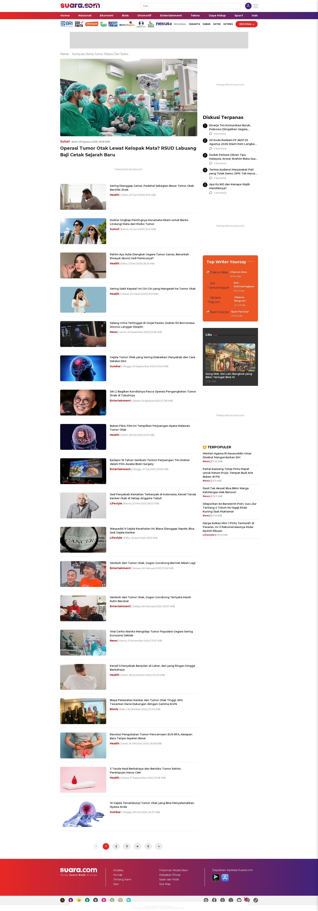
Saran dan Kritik (169, 879)
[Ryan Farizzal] (217, 314)
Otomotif (144, 15)
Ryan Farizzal (240, 311)
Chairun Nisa (238, 271)
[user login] (248, 6)
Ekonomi (106, 15)
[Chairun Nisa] (217, 274)
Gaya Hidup (217, 15)
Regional (245, 24)
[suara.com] (80, 7)
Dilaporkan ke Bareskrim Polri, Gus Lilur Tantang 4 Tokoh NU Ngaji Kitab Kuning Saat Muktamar (230, 507)
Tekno (195, 15)
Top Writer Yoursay (226, 262)
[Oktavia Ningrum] (219, 301)
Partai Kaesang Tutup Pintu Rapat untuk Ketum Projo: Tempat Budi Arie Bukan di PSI (228, 472)
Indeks (257, 15)
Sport (238, 15)
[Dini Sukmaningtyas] (219, 287)
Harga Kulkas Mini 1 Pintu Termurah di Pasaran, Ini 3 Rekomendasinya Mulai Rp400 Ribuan (228, 527)
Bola (125, 15)
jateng (228, 24)
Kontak (117, 875)
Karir (116, 884)
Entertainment (171, 15)
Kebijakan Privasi (170, 875)
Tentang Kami (122, 879)
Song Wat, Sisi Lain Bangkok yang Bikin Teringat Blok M (229, 375)
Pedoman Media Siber (173, 870)
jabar (207, 24)
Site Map (165, 884)
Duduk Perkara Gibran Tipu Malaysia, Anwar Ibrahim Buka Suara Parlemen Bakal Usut (233, 158)
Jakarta (194, 24)
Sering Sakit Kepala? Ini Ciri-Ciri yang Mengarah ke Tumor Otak (153, 288)
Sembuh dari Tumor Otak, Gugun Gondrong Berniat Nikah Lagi (152, 563)
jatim (217, 24)
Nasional (84, 15)
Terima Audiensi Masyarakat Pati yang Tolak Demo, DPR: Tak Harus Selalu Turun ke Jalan (232, 173)
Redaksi (118, 870)
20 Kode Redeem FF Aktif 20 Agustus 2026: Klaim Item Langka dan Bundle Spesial (232, 143)
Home (65, 15)
